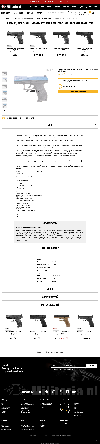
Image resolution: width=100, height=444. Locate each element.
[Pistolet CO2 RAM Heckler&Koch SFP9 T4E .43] (84, 38)
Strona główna (9, 18)
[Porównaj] (47, 70)
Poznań (75, 410)
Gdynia (75, 404)
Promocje (49, 6)
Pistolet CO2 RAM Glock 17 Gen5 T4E (38, 48)
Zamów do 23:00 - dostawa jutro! (27, 404)
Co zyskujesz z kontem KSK (46, 403)
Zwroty (22, 411)
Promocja (55, 328)
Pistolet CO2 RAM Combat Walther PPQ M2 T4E (15, 49)
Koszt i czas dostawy (25, 403)
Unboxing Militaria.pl (44, 406)
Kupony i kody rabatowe (6, 429)
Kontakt (2, 406)
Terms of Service (52, 443)
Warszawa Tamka (78, 414)
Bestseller (8, 45)
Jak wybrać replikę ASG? (26, 425)
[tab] (50, 126)
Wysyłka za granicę (25, 410)
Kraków (75, 407)
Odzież (41, 427)
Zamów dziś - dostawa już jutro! (63, 2)
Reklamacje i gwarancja (26, 412)
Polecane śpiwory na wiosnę (26, 423)
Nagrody (3, 412)
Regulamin (3, 423)
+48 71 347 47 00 (63, 423)
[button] (96, 7)
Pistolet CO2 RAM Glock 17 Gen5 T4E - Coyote (62, 332)
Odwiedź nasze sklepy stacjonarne (69, 400)
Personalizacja (66, 6)
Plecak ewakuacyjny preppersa (27, 429)
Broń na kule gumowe (28, 18)
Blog (74, 392)
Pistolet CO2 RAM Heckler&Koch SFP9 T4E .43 (84, 49)
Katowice (76, 406)
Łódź (75, 408)
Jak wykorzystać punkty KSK (46, 404)
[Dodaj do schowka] (51, 70)
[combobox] (59, 12)
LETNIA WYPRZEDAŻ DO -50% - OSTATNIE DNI (41, 2)
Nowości (42, 6)
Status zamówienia (25, 407)
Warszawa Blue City (78, 412)
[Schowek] (80, 13)
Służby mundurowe (5, 408)
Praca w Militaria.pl (5, 410)
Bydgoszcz (76, 403)
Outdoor (41, 426)
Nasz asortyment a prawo (6, 427)
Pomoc (2, 404)
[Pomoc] (85, 6)
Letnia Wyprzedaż (33, 6)
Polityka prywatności (5, 426)
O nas (2, 403)
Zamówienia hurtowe (5, 407)
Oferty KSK (74, 6)
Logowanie (42, 407)
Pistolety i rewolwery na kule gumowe (44, 18)
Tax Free (22, 414)
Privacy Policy (44, 443)
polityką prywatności (68, 369)
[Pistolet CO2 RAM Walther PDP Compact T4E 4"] (61, 38)
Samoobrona (17, 18)
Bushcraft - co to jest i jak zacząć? (28, 427)
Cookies (2, 425)
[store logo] (11, 6)
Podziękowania (4, 411)
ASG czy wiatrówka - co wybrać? (27, 426)
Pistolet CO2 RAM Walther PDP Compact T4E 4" (61, 49)
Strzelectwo (42, 423)
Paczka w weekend (25, 406)
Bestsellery (57, 6)
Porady (22, 420)
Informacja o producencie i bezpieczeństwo (30, 216)
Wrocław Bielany (77, 415)
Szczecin (76, 411)
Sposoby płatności (24, 408)
